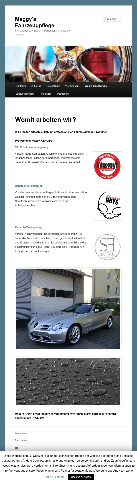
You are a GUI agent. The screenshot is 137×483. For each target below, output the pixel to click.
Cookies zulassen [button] (81, 477)
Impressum (63, 93)
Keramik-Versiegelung (28, 227)
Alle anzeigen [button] (55, 477)
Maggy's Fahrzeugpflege (34, 22)
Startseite (21, 85)
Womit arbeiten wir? (96, 85)
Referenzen (45, 93)
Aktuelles (36, 85)
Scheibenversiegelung (29, 186)
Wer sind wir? (72, 85)
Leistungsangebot (25, 93)
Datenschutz (53, 85)
